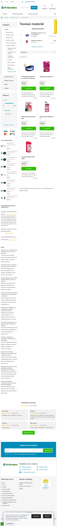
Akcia (7, 116)
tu (18, 520)
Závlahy (6, 29)
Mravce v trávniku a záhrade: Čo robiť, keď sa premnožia (8, 338)
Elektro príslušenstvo (11, 68)
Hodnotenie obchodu (28, 403)
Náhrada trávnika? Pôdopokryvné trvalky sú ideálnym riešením (8, 383)
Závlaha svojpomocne (11, 43)
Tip (6, 121)
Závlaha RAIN (9, 37)
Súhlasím (47, 516)
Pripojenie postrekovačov (11, 56)
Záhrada (6, 88)
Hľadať (34, 7)
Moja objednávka (6, 491)
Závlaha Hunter (9, 32)
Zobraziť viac (28, 432)
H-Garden (29, 512)
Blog (2, 1)
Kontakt (12, 1)
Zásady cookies (6, 505)
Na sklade (8, 114)
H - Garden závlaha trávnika (28, 472)
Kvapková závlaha (10, 40)
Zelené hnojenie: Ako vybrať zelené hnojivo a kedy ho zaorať (9, 279)
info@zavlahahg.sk (26, 467)
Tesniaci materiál (12, 71)
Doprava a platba (6, 489)
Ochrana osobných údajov (8, 495)
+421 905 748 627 (43, 467)
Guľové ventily (11, 65)
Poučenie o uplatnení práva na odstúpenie (9, 502)
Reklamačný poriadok (7, 497)
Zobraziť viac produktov (37, 46)
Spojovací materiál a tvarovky (12, 49)
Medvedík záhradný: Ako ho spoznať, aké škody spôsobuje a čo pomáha (9, 368)
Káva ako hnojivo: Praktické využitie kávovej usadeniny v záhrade (9, 294)
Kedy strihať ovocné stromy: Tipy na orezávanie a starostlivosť (8, 353)
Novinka (7, 118)
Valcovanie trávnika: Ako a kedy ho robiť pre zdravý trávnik (9, 324)
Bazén (5, 84)
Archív (21, 488)
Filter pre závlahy (11, 62)
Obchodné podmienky (7, 493)
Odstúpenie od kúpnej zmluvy (9, 500)
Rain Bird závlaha (10, 35)
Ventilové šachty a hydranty (12, 52)
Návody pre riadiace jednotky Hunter (26, 483)
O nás (6, 1)
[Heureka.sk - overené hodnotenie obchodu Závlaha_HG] (45, 485)
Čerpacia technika (8, 76)
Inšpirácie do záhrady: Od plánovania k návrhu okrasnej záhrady (8, 309)
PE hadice (10, 60)
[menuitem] (6, 14)
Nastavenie (10, 523)
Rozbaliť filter (8, 125)
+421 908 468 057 (26, 469)
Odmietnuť (36, 516)
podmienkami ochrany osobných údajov (27, 454)
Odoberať (48, 450)
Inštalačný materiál (10, 45)
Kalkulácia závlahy (8, 80)
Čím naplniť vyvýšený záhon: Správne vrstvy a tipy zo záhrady (9, 251)
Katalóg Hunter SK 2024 (25, 486)
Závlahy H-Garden (43, 469)
